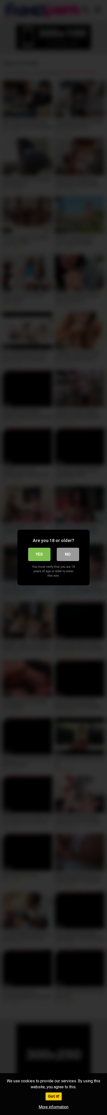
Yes (39, 554)
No (68, 554)
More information (53, 1107)
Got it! (53, 1096)
